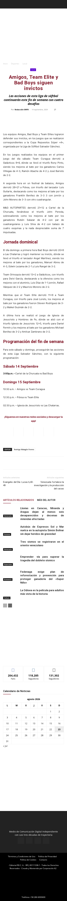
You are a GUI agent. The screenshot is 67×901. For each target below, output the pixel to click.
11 (16, 723)
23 (59, 729)
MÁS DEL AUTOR (46, 500)
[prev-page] (5, 605)
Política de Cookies (28, 859)
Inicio (5, 63)
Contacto (43, 859)
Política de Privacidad (47, 856)
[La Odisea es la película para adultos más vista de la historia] (11, 594)
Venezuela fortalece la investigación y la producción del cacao (49, 485)
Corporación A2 (49, 868)
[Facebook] (21, 840)
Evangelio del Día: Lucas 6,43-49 (18, 484)
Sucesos (7, 534)
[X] (38, 840)
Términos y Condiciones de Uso (21, 856)
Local (25, 63)
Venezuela (8, 516)
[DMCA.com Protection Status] (33, 892)
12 (26, 723)
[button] (5, 4)
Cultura (7, 598)
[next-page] (10, 605)
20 (34, 729)
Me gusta (13, 668)
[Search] (62, 4)
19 (26, 729)
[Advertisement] (33, 39)
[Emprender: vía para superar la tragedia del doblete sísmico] (11, 560)
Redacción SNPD (22, 109)
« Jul (5, 745)
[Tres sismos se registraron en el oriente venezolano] (11, 545)
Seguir (34, 668)
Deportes (15, 63)
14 (42, 723)
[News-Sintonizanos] (26, 658)
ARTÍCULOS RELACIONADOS (18, 500)
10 (7, 723)
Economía (8, 579)
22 (50, 729)
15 (50, 723)
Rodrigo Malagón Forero (24, 449)
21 (42, 729)
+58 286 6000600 (37, 897)
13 (34, 723)
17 (7, 729)
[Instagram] (29, 840)
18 (16, 729)
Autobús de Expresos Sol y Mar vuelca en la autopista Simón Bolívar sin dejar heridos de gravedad (42, 530)
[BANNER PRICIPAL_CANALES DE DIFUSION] (33, 14)
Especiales (8, 564)
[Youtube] (46, 840)
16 (59, 723)
